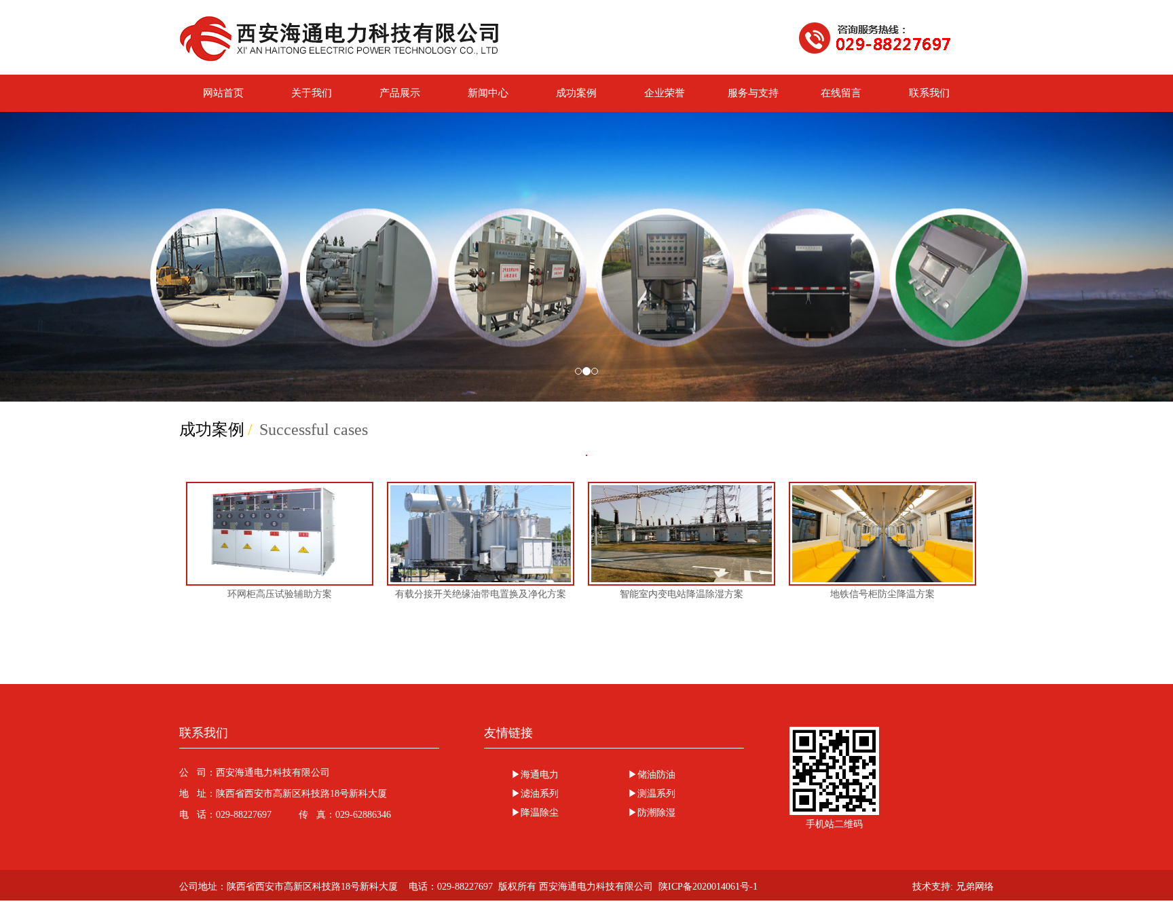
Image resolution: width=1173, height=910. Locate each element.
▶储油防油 (651, 775)
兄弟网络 (975, 886)
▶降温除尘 (535, 813)
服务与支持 (753, 93)
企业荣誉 (664, 93)
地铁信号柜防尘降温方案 (882, 594)
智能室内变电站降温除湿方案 (681, 594)
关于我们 (311, 93)
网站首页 (223, 93)
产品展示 (399, 93)
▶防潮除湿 (651, 813)
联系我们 (929, 93)
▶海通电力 (535, 775)
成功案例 (576, 93)
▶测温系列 (651, 794)
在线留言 (841, 93)
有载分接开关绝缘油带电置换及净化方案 (480, 594)
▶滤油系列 (535, 794)
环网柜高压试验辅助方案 (279, 594)
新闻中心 (488, 93)
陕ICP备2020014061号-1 (708, 886)
